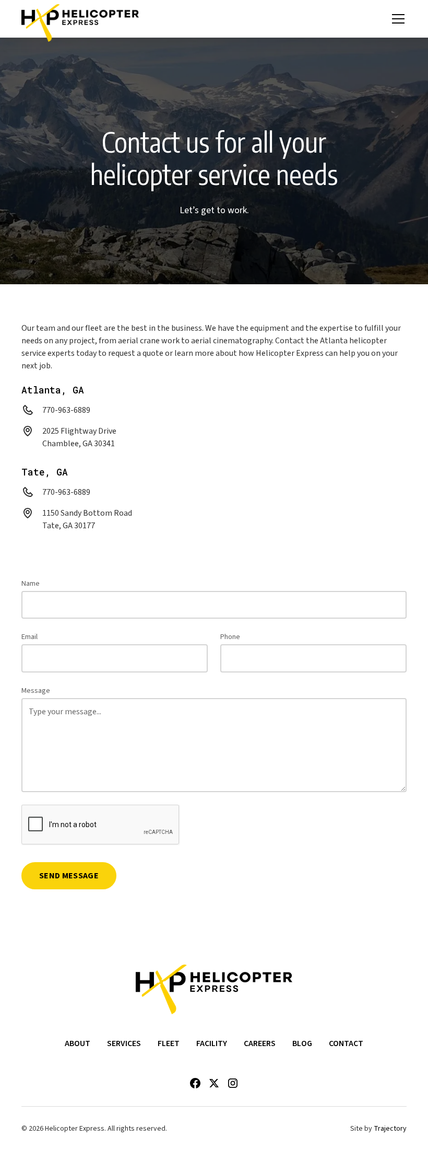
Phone (230, 636)
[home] (80, 19)
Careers (260, 1043)
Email (29, 636)
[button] (396, 18)
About (77, 1043)
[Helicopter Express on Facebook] (195, 1083)
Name (30, 583)
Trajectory (390, 1128)
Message (35, 690)
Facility (211, 1043)
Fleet (169, 1043)
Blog (302, 1043)
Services (124, 1043)
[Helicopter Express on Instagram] (233, 1083)
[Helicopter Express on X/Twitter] (214, 1083)
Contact (346, 1043)
